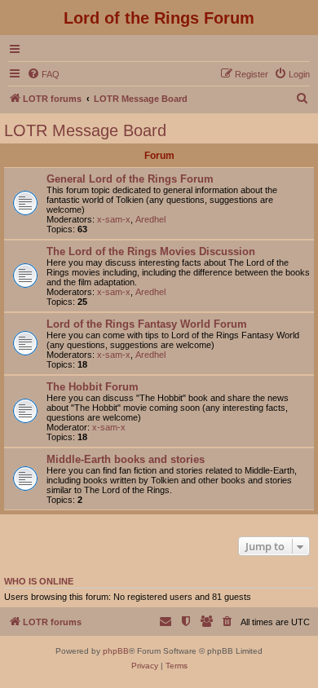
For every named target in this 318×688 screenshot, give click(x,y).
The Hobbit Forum (92, 387)
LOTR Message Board (85, 130)
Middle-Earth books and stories (125, 459)
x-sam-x (113, 219)
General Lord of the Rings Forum (130, 179)
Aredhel (150, 219)
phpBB (116, 650)
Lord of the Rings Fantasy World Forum (146, 324)
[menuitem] (43, 74)
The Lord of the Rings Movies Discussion (150, 251)
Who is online (38, 581)
